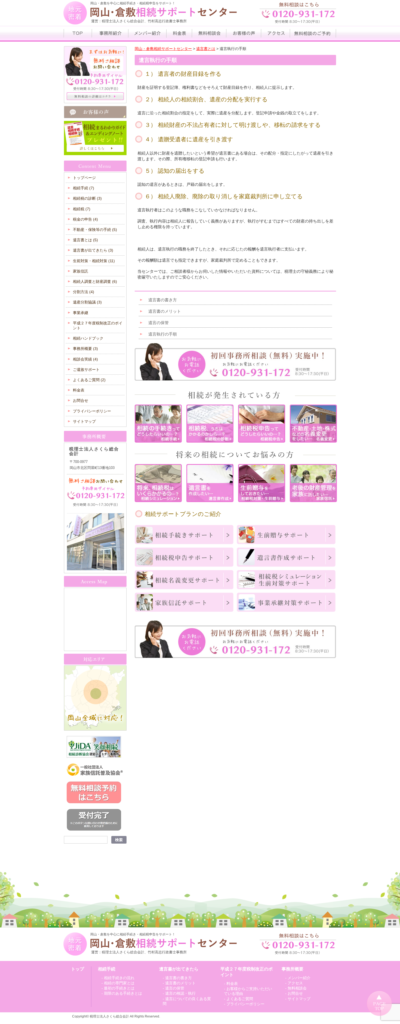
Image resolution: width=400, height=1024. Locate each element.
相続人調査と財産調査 (95, 281)
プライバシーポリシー (92, 411)
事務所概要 (85, 348)
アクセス (295, 983)
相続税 (81, 209)
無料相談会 (297, 988)
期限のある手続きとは (123, 993)
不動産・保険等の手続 (95, 229)
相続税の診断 (87, 198)
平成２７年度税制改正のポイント (97, 325)
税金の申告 (85, 219)
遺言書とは (85, 240)
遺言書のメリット (164, 311)
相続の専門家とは (119, 983)
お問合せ (80, 400)
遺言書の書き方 (162, 300)
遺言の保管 (158, 322)
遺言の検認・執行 (180, 993)
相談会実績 (85, 359)
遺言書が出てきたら (93, 250)
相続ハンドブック (88, 338)
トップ (77, 969)
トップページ (84, 178)
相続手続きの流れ (119, 978)
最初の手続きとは (119, 988)
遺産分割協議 (87, 302)
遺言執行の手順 (162, 334)
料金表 (78, 390)
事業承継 (80, 313)
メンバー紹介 (299, 978)
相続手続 (83, 188)
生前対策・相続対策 (94, 261)
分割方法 (83, 292)
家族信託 (80, 271)
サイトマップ (84, 421)
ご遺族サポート (86, 369)
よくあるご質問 (89, 380)
